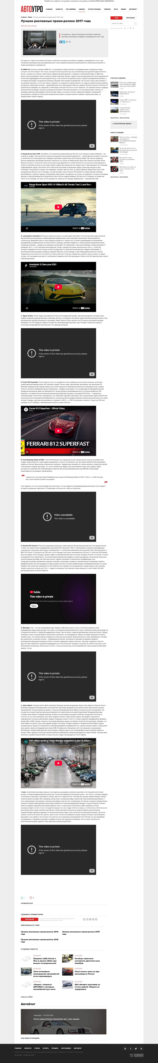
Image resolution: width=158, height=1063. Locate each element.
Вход (116, 18)
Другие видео (123, 177)
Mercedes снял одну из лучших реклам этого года (128, 169)
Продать (55, 1048)
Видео (123, 9)
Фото (116, 9)
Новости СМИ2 (27, 997)
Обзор (30, 17)
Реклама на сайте (28, 1055)
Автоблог (133, 9)
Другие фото (114, 177)
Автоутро (19, 1048)
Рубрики (107, 9)
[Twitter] (64, 42)
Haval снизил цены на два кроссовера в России (87, 972)
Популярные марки (122, 124)
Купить (46, 1048)
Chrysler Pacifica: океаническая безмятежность (125, 109)
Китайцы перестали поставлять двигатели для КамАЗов (87, 961)
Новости (59, 9)
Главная (49, 9)
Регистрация (130, 18)
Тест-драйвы (71, 9)
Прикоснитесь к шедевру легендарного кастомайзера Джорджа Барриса (128, 140)
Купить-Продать (94, 9)
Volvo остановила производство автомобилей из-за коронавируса (46, 974)
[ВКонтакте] (60, 42)
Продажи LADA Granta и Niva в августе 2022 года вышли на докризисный (45, 961)
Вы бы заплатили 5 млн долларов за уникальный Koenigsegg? (128, 150)
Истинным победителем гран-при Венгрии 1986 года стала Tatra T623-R (128, 84)
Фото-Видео (66, 1048)
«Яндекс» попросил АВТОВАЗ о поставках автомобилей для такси (44, 987)
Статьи (37, 1048)
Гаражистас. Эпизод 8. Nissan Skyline (127, 93)
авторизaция (29, 919)
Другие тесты (114, 118)
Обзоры (82, 9)
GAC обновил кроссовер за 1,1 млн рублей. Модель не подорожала (87, 987)
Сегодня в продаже (30, 1038)
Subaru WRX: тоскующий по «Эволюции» (128, 101)
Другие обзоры (124, 118)
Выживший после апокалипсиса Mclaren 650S (127, 159)
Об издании (18, 1055)
